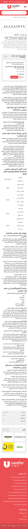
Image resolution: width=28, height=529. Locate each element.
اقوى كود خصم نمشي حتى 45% (20, 504)
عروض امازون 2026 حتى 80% (21, 483)
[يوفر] (13, 7)
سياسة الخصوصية (23, 519)
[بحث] (3, 12)
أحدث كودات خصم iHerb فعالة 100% (19, 486)
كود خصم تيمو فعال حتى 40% (20, 489)
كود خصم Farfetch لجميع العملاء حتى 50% (17, 492)
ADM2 (17, 77)
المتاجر (22, 17)
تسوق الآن (5, 1)
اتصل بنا (25, 516)
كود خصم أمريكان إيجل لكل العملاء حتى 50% (17, 498)
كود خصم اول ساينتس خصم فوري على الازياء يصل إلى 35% (14, 67)
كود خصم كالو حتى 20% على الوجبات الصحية (17, 495)
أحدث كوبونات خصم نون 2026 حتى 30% (18, 477)
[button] (20, 74)
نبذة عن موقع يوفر (23, 513)
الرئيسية (25, 17)
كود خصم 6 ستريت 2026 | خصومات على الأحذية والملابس (15, 501)
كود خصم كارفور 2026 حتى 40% (20, 480)
